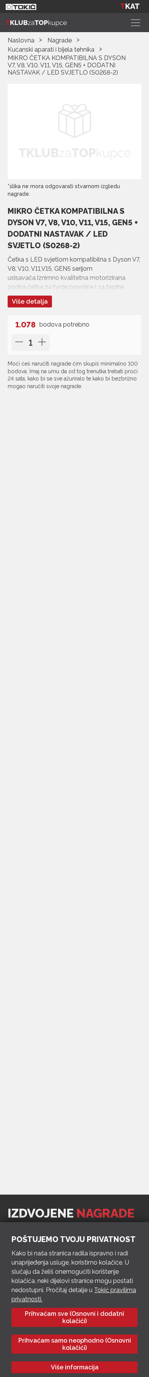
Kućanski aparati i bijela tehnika (51, 49)
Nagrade (59, 40)
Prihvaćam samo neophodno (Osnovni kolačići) (74, 1344)
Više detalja (30, 301)
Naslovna (21, 40)
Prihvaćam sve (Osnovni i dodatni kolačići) (74, 1317)
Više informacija (75, 1367)
